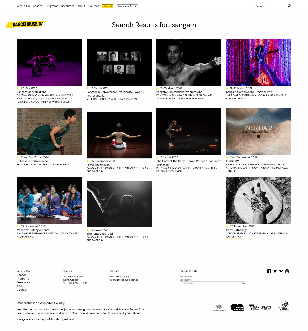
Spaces (37, 6)
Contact (93, 6)
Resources (67, 6)
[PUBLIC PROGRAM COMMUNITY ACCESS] (258, 200)
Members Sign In (127, 6)
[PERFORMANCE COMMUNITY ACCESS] (119, 135)
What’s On (23, 6)
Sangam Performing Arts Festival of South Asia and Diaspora (117, 170)
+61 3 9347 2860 (119, 276)
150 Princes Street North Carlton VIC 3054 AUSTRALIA (75, 280)
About (81, 6)
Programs (52, 6)
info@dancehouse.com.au (124, 279)
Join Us (108, 6)
